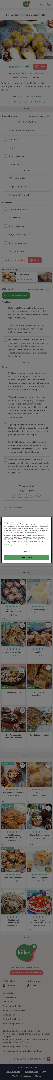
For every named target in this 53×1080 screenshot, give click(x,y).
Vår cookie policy (30, 532)
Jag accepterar (26, 557)
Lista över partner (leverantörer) (15, 545)
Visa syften (26, 551)
